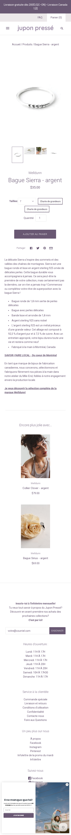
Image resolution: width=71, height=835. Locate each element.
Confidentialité (35, 711)
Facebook (35, 742)
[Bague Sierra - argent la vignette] (17, 155)
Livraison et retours (36, 703)
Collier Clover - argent (36, 488)
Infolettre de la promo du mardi (35, 755)
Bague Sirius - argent (35, 558)
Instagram (36, 747)
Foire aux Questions (35, 720)
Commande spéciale (35, 699)
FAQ (40, 17)
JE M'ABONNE (18, 815)
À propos (35, 738)
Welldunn (35, 173)
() (56, 17)
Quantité (29, 218)
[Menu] (7, 28)
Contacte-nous (35, 716)
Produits (27, 44)
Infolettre (35, 759)
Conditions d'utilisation (35, 707)
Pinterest (35, 751)
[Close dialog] (67, 784)
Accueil (16, 44)
